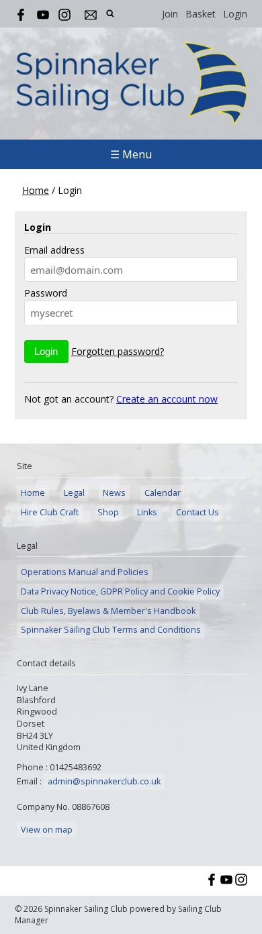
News (114, 493)
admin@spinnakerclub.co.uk (104, 781)
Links (147, 512)
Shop (108, 512)
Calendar (162, 493)
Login (235, 13)
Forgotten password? (117, 351)
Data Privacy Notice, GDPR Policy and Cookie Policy (120, 591)
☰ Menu (131, 154)
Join (170, 13)
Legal (74, 493)
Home (35, 190)
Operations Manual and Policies (84, 572)
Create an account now (167, 399)
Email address (54, 250)
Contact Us (197, 512)
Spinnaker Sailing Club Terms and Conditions (111, 629)
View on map (47, 829)
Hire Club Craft (50, 512)
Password (45, 293)
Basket (200, 13)
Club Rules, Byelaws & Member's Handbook (108, 611)
